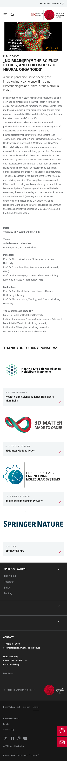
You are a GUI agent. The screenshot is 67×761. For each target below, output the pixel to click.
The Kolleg (10, 575)
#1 (38, 755)
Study (7, 587)
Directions (8, 673)
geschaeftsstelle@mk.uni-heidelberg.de (21, 648)
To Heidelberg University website (17, 690)
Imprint (6, 724)
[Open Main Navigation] (6, 14)
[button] (32, 569)
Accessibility (8, 729)
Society (8, 593)
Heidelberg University (50, 3)
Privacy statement (11, 719)
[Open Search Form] (14, 14)
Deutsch (26, 707)
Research (9, 581)
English (36, 707)
